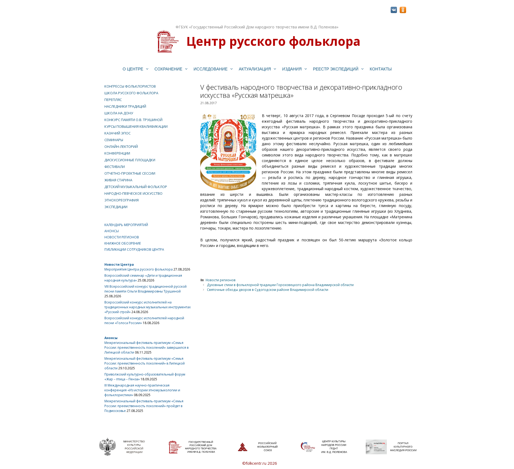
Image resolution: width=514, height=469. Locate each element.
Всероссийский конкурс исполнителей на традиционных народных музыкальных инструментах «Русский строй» (147, 307)
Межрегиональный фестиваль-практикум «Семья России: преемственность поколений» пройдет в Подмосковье (143, 406)
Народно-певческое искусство (133, 193)
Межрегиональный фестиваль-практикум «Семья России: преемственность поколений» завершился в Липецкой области (146, 347)
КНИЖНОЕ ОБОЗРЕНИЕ (122, 243)
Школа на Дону (118, 113)
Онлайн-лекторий (121, 146)
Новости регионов (221, 280)
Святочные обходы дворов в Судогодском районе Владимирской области (267, 289)
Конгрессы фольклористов (130, 86)
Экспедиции (115, 206)
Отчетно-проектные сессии (129, 173)
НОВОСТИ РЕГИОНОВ (121, 237)
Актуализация (255, 69)
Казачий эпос (117, 133)
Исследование (211, 69)
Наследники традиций (125, 106)
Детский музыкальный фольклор (135, 186)
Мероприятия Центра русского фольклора (138, 269)
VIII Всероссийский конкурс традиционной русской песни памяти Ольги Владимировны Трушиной (145, 289)
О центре (133, 69)
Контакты (381, 69)
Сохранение (168, 69)
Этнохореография (121, 200)
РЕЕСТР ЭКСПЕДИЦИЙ (335, 69)
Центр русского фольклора (273, 41)
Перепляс (113, 99)
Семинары (113, 139)
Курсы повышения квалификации (136, 126)
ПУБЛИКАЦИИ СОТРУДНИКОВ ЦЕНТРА (134, 249)
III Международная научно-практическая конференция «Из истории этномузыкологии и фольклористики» (142, 390)
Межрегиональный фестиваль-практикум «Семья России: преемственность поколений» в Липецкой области (144, 363)
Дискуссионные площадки (129, 159)
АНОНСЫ (111, 231)
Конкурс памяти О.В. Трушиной (133, 119)
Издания (292, 69)
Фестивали (114, 166)
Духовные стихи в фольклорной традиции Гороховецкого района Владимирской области (280, 285)
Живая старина (118, 180)
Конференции (117, 153)
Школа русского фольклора (131, 93)
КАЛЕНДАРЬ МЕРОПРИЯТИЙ (126, 225)
